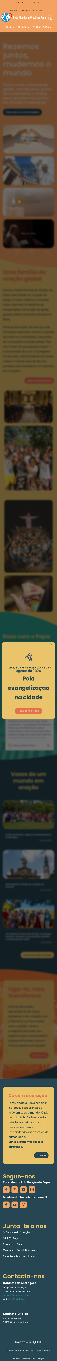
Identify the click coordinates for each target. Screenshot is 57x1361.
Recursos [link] (25, 11)
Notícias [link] (14, 11)
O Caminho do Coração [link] (16, 1232)
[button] (54, 1341)
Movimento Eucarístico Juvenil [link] (20, 1250)
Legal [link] (41, 1359)
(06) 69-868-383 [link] (16, 1299)
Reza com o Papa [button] (28, 710)
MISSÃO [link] (8, 27)
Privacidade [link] (29, 1359)
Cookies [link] (16, 1359)
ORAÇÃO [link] (22, 27)
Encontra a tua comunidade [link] (19, 1256)
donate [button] (41, 1155)
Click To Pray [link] (10, 1238)
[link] (17, 3)
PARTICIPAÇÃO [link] (41, 27)
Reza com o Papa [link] (13, 1244)
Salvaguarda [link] (39, 11)
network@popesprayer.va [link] (16, 1295)
